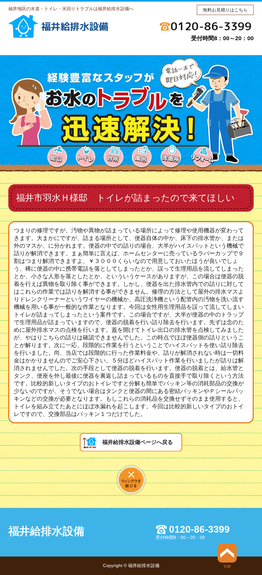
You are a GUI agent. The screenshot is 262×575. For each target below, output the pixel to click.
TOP (227, 566)
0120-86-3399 (211, 26)
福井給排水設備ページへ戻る (137, 442)
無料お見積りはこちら (225, 9)
